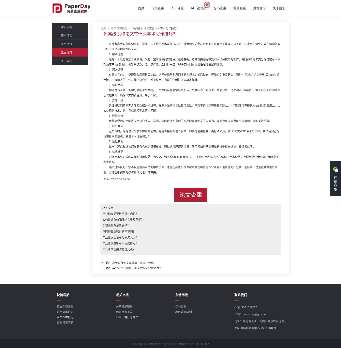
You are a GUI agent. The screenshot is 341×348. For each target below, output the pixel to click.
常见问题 (66, 27)
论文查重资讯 (65, 312)
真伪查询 (259, 8)
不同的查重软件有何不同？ (119, 231)
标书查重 (220, 8)
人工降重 (177, 8)
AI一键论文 (198, 8)
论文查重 (157, 8)
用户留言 (66, 35)
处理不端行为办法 (127, 317)
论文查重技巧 (119, 28)
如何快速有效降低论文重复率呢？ (123, 219)
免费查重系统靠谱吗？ (116, 225)
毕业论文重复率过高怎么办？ (120, 237)
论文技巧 (66, 52)
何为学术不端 (124, 312)
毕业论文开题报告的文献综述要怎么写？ (137, 268)
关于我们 (279, 8)
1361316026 (249, 307)
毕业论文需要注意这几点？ (119, 249)
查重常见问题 (65, 322)
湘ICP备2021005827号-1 (194, 344)
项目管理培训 (183, 312)
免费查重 (239, 8)
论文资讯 (66, 44)
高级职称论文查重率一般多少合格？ (134, 263)
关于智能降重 (124, 306)
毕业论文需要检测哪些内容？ (120, 213)
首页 (141, 8)
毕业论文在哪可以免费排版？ (120, 243)
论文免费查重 (65, 306)
